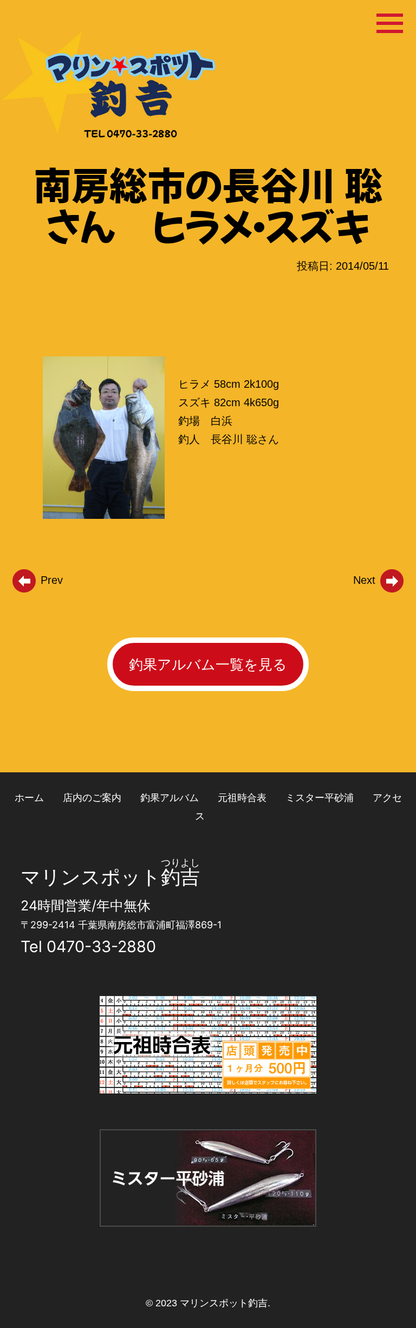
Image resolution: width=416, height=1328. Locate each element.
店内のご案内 (92, 797)
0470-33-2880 (101, 946)
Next (366, 580)
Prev (50, 580)
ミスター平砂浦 (319, 797)
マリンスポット (91, 877)
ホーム (29, 797)
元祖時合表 (242, 797)
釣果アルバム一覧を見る (208, 664)
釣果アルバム (169, 797)
